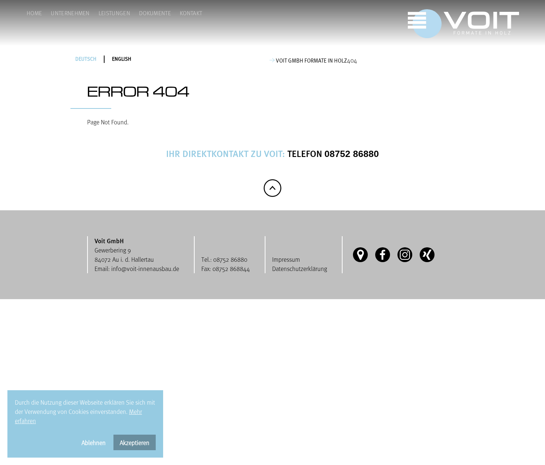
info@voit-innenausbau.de (145, 268)
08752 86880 (351, 153)
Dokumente (155, 13)
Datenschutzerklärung (299, 268)
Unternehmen (70, 13)
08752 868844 (231, 268)
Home (34, 13)
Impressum (286, 259)
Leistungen (114, 13)
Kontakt (191, 13)
